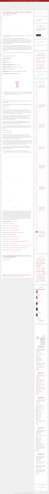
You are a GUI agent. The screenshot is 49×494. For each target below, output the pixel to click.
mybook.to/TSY (38, 404)
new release (17, 276)
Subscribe (38, 35)
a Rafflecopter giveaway (7, 259)
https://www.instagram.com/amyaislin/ (12, 225)
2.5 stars (37, 258)
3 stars (39, 258)
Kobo (17, 85)
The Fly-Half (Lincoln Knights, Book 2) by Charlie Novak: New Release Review (40, 62)
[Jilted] (37, 304)
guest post (37, 273)
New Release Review (14, 274)
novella (45, 278)
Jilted (36, 306)
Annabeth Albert (40, 260)
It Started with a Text (38, 300)
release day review (42, 279)
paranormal (37, 279)
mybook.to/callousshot (39, 434)
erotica (40, 268)
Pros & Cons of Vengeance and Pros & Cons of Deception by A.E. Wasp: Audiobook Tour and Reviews (42, 209)
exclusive (26, 275)
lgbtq (6, 276)
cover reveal (37, 268)
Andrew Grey (37, 260)
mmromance (13, 276)
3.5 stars (41, 258)
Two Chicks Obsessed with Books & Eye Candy (24, 5)
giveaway (30, 275)
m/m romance (9, 276)
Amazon (17, 81)
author (10, 275)
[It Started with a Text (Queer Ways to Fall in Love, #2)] (37, 298)
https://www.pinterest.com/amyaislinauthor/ (13, 236)
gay (28, 275)
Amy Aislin (9, 58)
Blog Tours (15, 275)
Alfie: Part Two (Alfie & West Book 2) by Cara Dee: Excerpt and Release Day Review (40, 58)
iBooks (17, 83)
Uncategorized (27, 274)
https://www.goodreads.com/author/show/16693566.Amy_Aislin (17, 241)
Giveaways (4, 276)
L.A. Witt (42, 273)
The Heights (5, 58)
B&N (17, 86)
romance (22, 276)
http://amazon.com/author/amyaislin (12, 243)
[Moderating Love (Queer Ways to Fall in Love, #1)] (37, 292)
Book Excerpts (20, 275)
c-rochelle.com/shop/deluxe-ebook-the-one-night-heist (40, 381)
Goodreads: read (40, 289)
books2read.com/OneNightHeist (40, 379)
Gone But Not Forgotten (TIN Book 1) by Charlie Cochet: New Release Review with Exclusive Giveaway (42, 126)
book (17, 275)
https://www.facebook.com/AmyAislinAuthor (15, 232)
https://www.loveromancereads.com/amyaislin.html (18, 247)
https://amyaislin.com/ (9, 223)
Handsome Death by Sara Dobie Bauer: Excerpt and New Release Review (42, 236)
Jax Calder (38, 295)
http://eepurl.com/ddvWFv (11, 234)
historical (40, 273)
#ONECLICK (42, 354)
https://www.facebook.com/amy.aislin (12, 230)
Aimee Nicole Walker (43, 259)
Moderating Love (38, 294)
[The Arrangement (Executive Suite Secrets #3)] (37, 310)
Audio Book (43, 260)
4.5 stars (37, 259)
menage (37, 276)
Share (37, 370)
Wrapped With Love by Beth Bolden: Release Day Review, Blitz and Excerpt (42, 232)
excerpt (24, 275)
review (19, 276)
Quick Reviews (19, 274)
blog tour (12, 275)
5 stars (40, 259)
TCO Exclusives (23, 274)
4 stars (44, 258)
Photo (38, 393)
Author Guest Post (8, 274)
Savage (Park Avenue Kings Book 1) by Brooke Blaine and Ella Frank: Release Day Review (40, 68)
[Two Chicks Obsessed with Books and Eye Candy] (38, 338)
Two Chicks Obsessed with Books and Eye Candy (41, 346)
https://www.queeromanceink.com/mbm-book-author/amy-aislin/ (20, 245)
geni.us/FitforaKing (38, 460)
